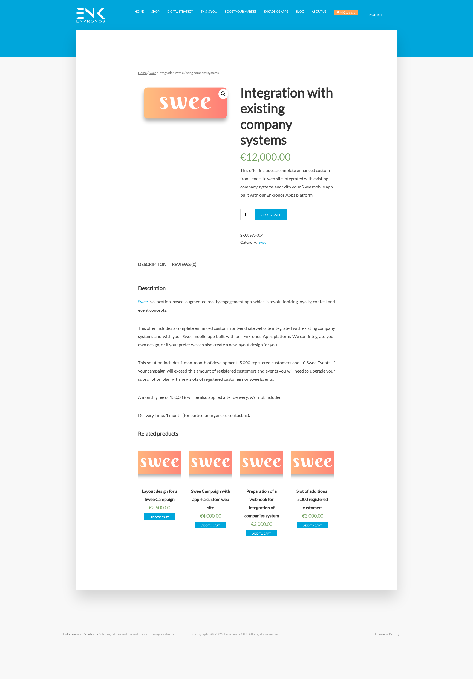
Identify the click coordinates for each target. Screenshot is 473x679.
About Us (319, 11)
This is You (209, 11)
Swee (152, 73)
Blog (300, 11)
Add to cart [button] (160, 517)
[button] (223, 94)
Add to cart (270, 214)
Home (139, 11)
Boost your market (240, 11)
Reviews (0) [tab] (184, 264)
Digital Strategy (180, 11)
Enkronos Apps (276, 11)
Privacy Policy (387, 634)
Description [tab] (152, 264)
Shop (155, 11)
